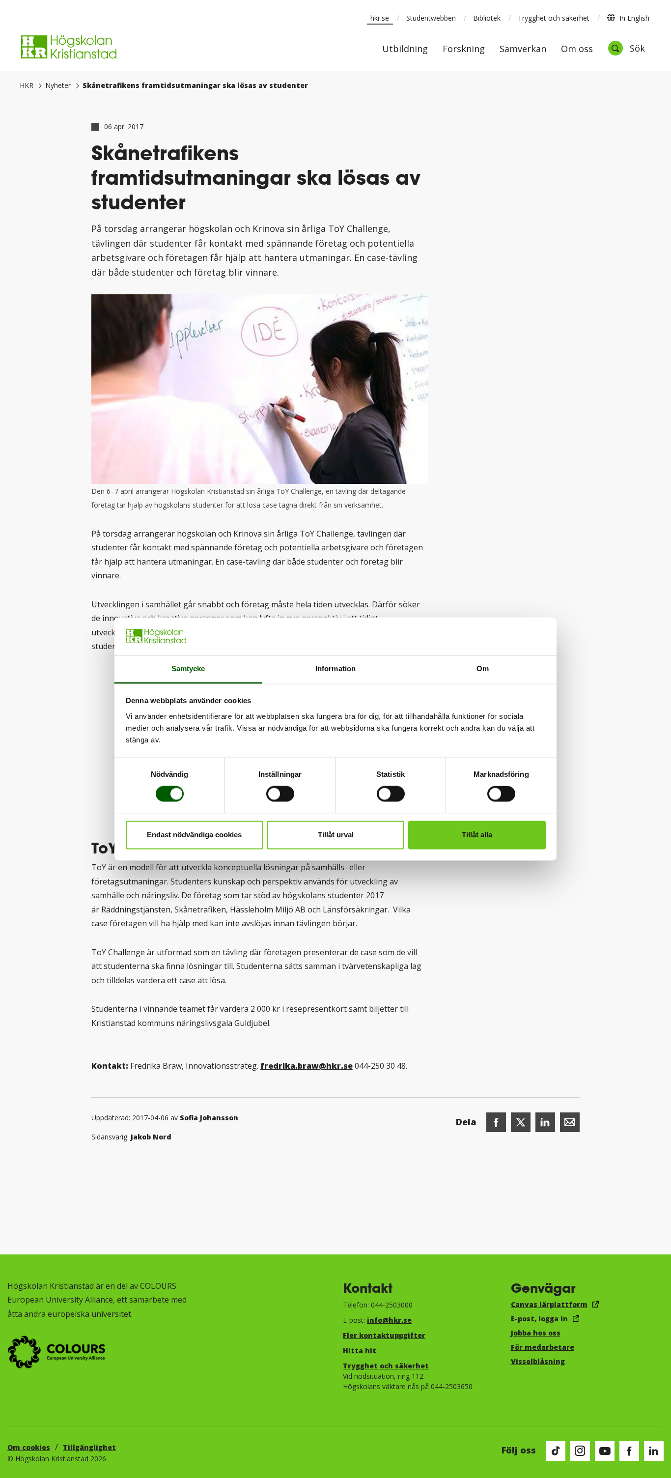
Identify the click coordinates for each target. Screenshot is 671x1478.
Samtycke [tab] (188, 668)
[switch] (280, 794)
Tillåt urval (336, 834)
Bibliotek (487, 18)
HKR (26, 85)
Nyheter (58, 85)
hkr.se (379, 18)
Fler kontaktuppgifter (384, 1335)
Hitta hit (359, 1350)
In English (634, 18)
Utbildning (405, 49)
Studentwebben (431, 18)
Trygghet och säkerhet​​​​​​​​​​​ (386, 1365)
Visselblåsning (538, 1361)
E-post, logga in (539, 1318)
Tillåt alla (477, 834)
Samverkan (523, 49)
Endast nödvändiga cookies (194, 834)
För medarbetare (542, 1347)
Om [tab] (482, 668)
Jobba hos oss (535, 1332)
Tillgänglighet (89, 1447)
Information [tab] (335, 668)
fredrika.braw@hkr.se (306, 1065)
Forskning (464, 49)
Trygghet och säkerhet (553, 18)
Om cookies (28, 1447)
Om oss (577, 49)
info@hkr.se (389, 1320)
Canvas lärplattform (549, 1304)
